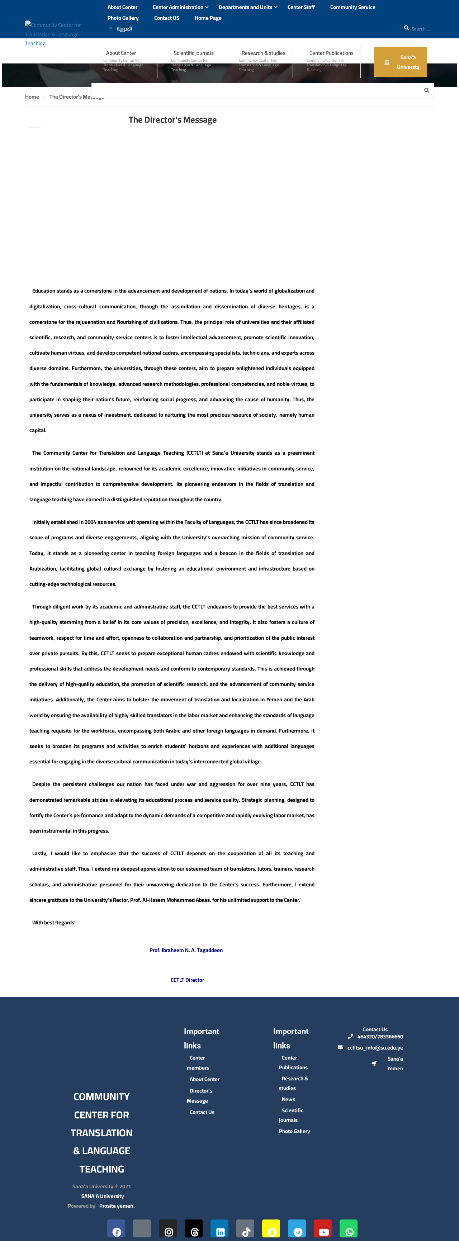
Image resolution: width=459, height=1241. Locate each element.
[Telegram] (297, 1228)
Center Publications (331, 53)
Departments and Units (245, 7)
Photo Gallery (123, 18)
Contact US (166, 18)
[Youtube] (323, 1228)
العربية (125, 28)
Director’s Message (199, 1095)
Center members (198, 1062)
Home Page (208, 18)
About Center (122, 7)
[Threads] (194, 1228)
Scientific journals (194, 53)
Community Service (352, 7)
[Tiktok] (245, 1228)
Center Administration (178, 7)
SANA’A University (102, 1196)
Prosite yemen (116, 1205)
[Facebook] (116, 1228)
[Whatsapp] (349, 1228)
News (288, 1099)
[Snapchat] (271, 1228)
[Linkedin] (219, 1228)
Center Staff (301, 7)
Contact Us (202, 1112)
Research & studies (263, 53)
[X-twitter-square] (142, 1228)
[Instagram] (168, 1228)
